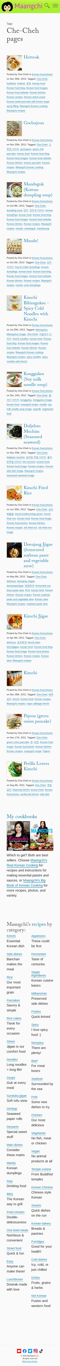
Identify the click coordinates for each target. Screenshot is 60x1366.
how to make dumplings (27, 267)
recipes (39, 925)
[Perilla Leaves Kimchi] (14, 769)
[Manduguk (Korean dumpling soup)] (14, 190)
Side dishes (14, 954)
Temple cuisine (41, 1169)
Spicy (35, 1024)
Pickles (36, 1011)
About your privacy (29, 1361)
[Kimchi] (14, 679)
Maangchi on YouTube (19, 1351)
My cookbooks (22, 817)
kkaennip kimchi (21, 789)
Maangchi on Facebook (24, 1351)
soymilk (37, 409)
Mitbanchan (39, 993)
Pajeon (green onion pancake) (37, 719)
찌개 (27, 590)
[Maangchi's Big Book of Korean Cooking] (41, 836)
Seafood (36, 1078)
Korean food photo (24, 746)
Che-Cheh (42, 78)
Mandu (11, 1163)
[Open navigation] (55, 6)
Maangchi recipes (16, 110)
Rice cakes (14, 1018)
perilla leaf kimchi (29, 794)
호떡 (28, 83)
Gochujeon (34, 123)
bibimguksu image (16, 334)
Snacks (36, 1205)
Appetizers (38, 936)
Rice (10, 977)
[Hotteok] (14, 63)
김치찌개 (21, 642)
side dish (44, 794)
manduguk (30, 228)
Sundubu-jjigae (17, 1095)
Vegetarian (38, 1133)
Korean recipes (15, 97)
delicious (11, 581)
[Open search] (47, 6)
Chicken (36, 1115)
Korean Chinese (42, 1187)
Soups (11, 1077)
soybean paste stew (37, 603)
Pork (34, 1097)
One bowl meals (17, 1230)
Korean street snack (34, 97)
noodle (43, 404)
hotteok (21, 83)
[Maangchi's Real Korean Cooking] (18, 836)
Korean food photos (42, 74)
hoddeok (11, 83)
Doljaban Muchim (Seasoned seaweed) (33, 435)
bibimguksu (42, 329)
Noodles (12, 1059)
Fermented (38, 954)
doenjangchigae (15, 585)
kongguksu (26, 400)
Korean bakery (41, 1223)
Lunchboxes (15, 1279)
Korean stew (41, 599)
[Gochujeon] (14, 129)
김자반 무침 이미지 (36, 457)
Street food (14, 1248)
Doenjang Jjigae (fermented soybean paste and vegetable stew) (38, 556)
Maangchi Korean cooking (33, 106)
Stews (11, 1041)
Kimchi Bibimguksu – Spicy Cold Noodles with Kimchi (36, 309)
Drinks (35, 1277)
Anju (10, 1181)
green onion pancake (18, 742)
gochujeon (25, 149)
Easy (10, 1261)
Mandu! (31, 241)
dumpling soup (14, 210)
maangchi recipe (29, 404)
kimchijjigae (13, 646)
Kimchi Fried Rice (36, 491)
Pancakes (13, 1000)
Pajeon (46, 751)
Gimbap (12, 1108)
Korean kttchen (37, 523)
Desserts (12, 1126)
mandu (19, 228)
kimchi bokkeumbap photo (29, 514)
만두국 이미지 (37, 210)
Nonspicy (37, 1042)
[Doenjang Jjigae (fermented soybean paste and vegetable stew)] (14, 556)
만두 (26, 210)
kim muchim (29, 461)
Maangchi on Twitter (30, 1351)
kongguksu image (42, 400)
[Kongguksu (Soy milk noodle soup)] (14, 380)
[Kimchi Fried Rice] (14, 494)
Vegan (35, 1151)
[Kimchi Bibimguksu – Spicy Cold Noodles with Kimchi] (14, 309)
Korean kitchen (38, 92)
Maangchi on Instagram (36, 1351)
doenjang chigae (26, 581)
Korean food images (37, 88)
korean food (38, 83)
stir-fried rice (30, 527)
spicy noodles (34, 356)
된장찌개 (29, 585)
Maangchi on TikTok (41, 1351)
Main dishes (15, 1145)
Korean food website (17, 92)
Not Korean (38, 1295)
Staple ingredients (38, 974)
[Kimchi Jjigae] (14, 622)
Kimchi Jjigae (36, 617)
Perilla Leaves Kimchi (36, 766)
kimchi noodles (20, 338)
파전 (36, 742)
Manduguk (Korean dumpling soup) (38, 190)
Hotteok (31, 58)
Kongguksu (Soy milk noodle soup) (35, 380)
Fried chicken (15, 1212)
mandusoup (43, 228)
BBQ (10, 1194)
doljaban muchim (16, 457)
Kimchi (30, 673)
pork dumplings (32, 285)
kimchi (16, 699)
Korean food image (17, 466)
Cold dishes (39, 1259)
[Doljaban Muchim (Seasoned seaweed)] (14, 435)
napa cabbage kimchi (38, 703)
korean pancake (32, 162)
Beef (34, 1061)
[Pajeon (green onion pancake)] (14, 722)
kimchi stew (34, 642)
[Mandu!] (14, 247)
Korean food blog (16, 88)
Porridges (37, 1241)
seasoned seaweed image (20, 475)
